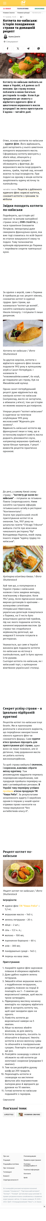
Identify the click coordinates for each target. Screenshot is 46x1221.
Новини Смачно (9, 13)
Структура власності (10, 1180)
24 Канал (7, 9)
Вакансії (6, 1176)
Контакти (27, 1174)
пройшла (8, 791)
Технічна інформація (31, 1170)
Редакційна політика (11, 1164)
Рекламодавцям (30, 1156)
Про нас (6, 1156)
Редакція (6, 1160)
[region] (23, 1215)
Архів (25, 1178)
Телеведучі (7, 1172)
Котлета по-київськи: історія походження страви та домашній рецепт (37, 13)
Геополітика (22, 9)
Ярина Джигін (14, 37)
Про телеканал (8, 1168)
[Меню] (4, 3)
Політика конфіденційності (30, 1165)
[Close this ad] (44, 1206)
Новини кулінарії (23, 13)
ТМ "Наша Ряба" (28, 905)
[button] (7, 48)
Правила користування (32, 1160)
